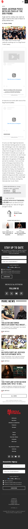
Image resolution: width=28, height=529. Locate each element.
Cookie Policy (14, 503)
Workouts (14, 418)
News (3, 6)
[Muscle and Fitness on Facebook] (6, 293)
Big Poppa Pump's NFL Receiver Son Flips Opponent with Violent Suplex (13, 354)
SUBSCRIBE (7, 276)
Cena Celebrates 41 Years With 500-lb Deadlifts (7, 233)
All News (14, 396)
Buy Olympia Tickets (14, 446)
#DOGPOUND (7, 134)
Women (18, 267)
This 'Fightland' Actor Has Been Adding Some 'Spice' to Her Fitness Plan (13, 384)
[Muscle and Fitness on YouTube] (16, 293)
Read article (5, 331)
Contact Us (14, 498)
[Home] (2, 2)
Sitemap (14, 451)
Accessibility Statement (14, 504)
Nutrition (14, 420)
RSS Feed (14, 441)
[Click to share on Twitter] (1, 200)
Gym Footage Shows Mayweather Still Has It (20, 233)
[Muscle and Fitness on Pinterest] (21, 293)
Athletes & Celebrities (14, 422)
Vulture (22, 157)
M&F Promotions (7, 269)
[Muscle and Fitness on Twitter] (11, 293)
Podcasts (14, 439)
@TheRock (7, 190)
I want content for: (14, 265)
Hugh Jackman (14, 94)
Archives (14, 449)
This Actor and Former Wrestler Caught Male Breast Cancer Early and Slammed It (13, 325)
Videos (14, 434)
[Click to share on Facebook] (1, 198)
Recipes (14, 427)
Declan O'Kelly (8, 23)
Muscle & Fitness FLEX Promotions (11, 272)
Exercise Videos (14, 437)
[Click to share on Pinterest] (1, 203)
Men (14, 267)
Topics (14, 432)
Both (10, 267)
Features (14, 425)
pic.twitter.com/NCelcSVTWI (12, 192)
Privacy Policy (14, 501)
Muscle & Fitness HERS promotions (11, 271)
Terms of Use (14, 500)
